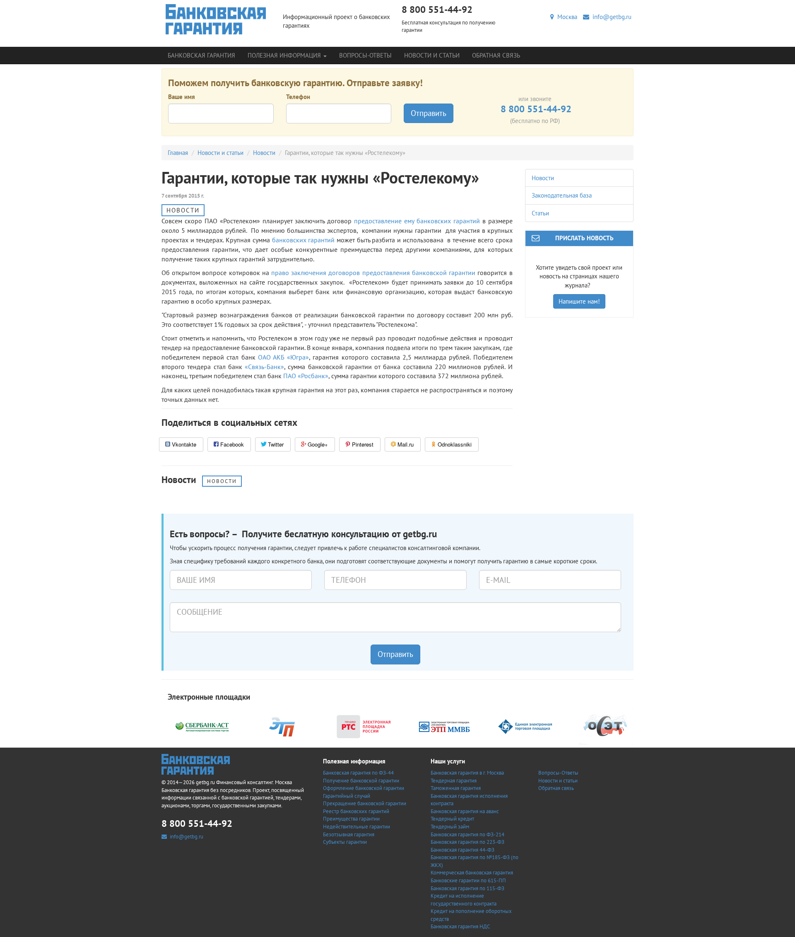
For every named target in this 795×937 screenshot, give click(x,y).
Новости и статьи (432, 55)
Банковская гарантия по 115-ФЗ (467, 888)
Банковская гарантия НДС (460, 926)
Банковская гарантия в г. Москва (467, 772)
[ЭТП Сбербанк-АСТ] (202, 725)
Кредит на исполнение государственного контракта (463, 899)
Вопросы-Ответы (365, 55)
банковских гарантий (303, 240)
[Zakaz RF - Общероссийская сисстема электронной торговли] (606, 725)
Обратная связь (496, 55)
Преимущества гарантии (351, 818)
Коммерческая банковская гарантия (472, 872)
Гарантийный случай (346, 795)
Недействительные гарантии (356, 826)
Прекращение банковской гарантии (364, 803)
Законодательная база (562, 195)
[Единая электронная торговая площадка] (525, 725)
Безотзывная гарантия (348, 834)
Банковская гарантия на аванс (465, 811)
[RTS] (363, 725)
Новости (264, 153)
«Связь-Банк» (264, 366)
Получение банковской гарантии (361, 780)
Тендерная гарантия (454, 780)
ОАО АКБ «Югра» (283, 357)
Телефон (298, 97)
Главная (178, 153)
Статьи (540, 213)
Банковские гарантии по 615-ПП (468, 880)
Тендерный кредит (452, 818)
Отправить (428, 113)
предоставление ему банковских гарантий (417, 221)
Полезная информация (285, 55)
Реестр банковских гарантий (356, 811)
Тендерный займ (450, 826)
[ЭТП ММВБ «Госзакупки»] (444, 725)
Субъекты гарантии (345, 841)
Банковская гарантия (201, 55)
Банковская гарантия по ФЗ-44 (358, 772)
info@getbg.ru (610, 17)
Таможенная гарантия (456, 788)
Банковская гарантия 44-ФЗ (462, 849)
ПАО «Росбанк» (305, 376)
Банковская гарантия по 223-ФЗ (467, 841)
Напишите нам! (579, 301)
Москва (565, 17)
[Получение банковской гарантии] (215, 19)
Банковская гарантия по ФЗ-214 (467, 834)
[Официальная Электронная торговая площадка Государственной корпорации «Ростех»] (283, 725)
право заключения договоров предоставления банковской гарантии (373, 272)
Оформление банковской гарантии (363, 788)
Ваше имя (181, 97)
